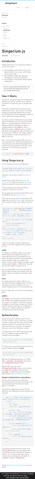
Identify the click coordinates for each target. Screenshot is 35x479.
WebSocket (6, 38)
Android (5, 28)
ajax (8, 386)
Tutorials (4, 17)
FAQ (3, 44)
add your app (21, 195)
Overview (18, 7)
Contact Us (5, 46)
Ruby (4, 34)
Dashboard (5, 13)
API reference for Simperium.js (16, 465)
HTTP (5, 36)
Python (5, 32)
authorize (19, 200)
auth (5, 246)
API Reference (15, 56)
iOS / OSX (6, 26)
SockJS (26, 182)
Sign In (27, 7)
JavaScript (6, 30)
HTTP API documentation (21, 374)
